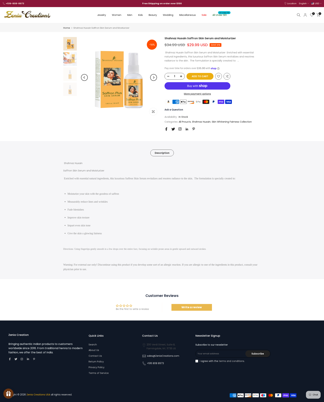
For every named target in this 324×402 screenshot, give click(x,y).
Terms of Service (99, 373)
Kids (140, 15)
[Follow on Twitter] (173, 129)
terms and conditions (231, 361)
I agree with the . (222, 361)
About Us (94, 350)
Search (93, 344)
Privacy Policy (96, 367)
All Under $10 (221, 15)
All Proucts (185, 121)
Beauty (153, 15)
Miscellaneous (187, 15)
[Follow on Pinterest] (193, 129)
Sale (204, 15)
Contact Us (95, 356)
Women (116, 15)
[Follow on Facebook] (166, 129)
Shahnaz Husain (201, 121)
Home (66, 27)
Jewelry (101, 15)
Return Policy (96, 361)
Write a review (191, 307)
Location (291, 3)
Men (129, 15)
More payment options (197, 93)
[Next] (153, 77)
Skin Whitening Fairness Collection (232, 121)
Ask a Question (174, 109)
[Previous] (84, 77)
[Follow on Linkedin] (187, 129)
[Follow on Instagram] (180, 129)
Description (162, 153)
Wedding (168, 15)
